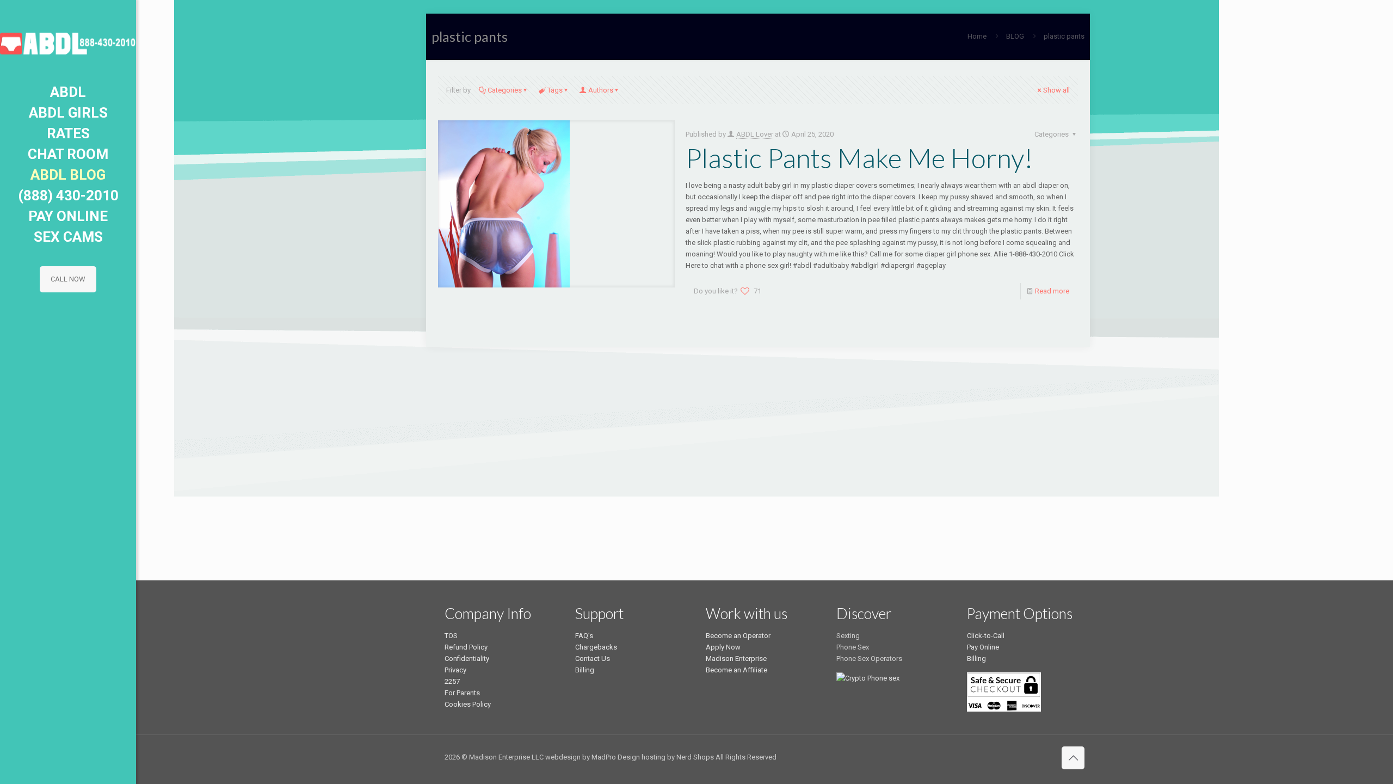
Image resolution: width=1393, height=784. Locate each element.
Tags (555, 90)
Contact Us (592, 658)
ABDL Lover (754, 134)
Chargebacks (596, 647)
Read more (1052, 291)
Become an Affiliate (736, 670)
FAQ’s (584, 636)
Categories (505, 90)
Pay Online (983, 647)
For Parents (462, 693)
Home (977, 36)
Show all (1056, 90)
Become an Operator (738, 636)
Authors (600, 90)
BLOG (1015, 36)
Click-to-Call (985, 636)
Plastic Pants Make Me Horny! (859, 158)
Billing (584, 670)
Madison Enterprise (736, 658)
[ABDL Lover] (68, 41)
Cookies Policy (468, 704)
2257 (452, 681)
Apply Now (723, 647)
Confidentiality (467, 658)
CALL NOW (68, 279)
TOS (451, 636)
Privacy (455, 670)
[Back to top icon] (1073, 757)
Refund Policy (466, 647)
